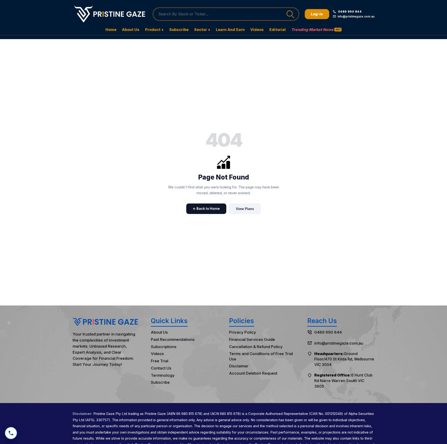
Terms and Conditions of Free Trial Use (261, 356)
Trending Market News (315, 29)
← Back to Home (206, 208)
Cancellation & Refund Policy (256, 346)
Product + (154, 29)
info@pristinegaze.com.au (338, 343)
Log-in (317, 14)
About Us (130, 29)
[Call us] (11, 433)
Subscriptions (163, 346)
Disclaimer (239, 366)
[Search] (291, 14)
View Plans (245, 209)
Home (110, 29)
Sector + (202, 29)
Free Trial (159, 361)
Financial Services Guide (252, 339)
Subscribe (179, 29)
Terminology (163, 375)
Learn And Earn (230, 29)
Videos (257, 29)
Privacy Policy (242, 332)
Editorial (277, 29)
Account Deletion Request (253, 373)
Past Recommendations (173, 339)
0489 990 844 (328, 332)
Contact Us (161, 368)
